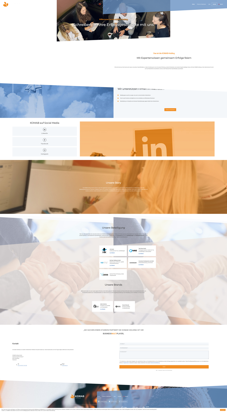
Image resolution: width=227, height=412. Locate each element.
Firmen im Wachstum (201, 4)
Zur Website (112, 252)
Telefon (125, 407)
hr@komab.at (126, 362)
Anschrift (147, 406)
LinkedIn (44, 133)
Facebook (44, 144)
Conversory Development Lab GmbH (146, 261)
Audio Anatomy (103, 304)
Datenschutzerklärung (155, 362)
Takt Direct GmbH (142, 248)
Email (137, 407)
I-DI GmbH (112, 249)
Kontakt (214, 4)
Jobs (209, 4)
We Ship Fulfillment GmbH (115, 260)
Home (193, 4)
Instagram (44, 154)
